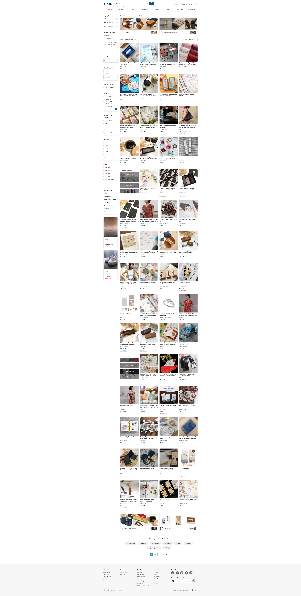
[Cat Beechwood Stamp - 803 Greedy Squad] (169, 272)
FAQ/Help (139, 572)
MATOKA (122, 317)
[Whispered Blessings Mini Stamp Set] (169, 209)
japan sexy (106, 208)
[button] (116, 109)
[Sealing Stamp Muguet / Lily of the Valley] (169, 426)
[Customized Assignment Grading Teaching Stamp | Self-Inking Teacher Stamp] (149, 240)
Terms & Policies (141, 578)
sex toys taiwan (129, 6)
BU (180, 378)
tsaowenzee (123, 503)
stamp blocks (143, 543)
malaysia (117, 6)
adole (180, 129)
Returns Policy (140, 583)
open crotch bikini (138, 6)
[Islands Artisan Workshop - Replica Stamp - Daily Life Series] (169, 458)
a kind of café (163, 160)
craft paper (188, 543)
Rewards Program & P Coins (143, 585)
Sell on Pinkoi (177, 4)
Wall (104, 578)
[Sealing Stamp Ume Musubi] (149, 272)
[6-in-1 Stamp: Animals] (188, 146)
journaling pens (131, 543)
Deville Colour (143, 66)
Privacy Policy (140, 580)
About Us (156, 572)
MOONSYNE (123, 66)
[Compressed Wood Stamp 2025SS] (188, 489)
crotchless (146, 6)
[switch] (110, 19)
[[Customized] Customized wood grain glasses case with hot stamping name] (149, 332)
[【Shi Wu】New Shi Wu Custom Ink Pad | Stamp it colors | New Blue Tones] (169, 395)
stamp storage (155, 543)
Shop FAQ (122, 574)
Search (151, 3)
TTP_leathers (163, 66)
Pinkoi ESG (157, 576)
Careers (156, 580)
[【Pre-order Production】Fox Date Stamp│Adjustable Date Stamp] (149, 303)
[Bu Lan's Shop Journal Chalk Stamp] (188, 209)
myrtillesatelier (143, 286)
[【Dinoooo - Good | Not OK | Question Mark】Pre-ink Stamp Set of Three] (149, 52)
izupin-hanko (123, 440)
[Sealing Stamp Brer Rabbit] (149, 458)
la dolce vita (106, 202)
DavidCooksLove (164, 286)
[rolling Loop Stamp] (129, 303)
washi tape (167, 548)
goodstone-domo (183, 440)
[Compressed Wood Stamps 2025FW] (188, 83)
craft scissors (167, 543)
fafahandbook (182, 409)
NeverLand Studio (183, 286)
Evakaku (162, 472)
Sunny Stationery (144, 192)
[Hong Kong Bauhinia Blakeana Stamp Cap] (169, 115)
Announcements (141, 576)
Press (155, 574)
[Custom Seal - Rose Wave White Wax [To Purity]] (129, 52)
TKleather (142, 409)
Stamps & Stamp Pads (109, 199)
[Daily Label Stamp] (169, 489)
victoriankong (163, 129)
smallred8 (162, 346)
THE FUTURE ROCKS (165, 317)
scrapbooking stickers (153, 548)
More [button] (105, 50)
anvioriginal (162, 254)
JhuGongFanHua (164, 223)
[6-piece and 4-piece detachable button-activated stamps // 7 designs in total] (129, 115)
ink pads (178, 543)
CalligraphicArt (143, 98)
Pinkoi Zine (106, 574)
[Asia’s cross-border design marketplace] (107, 4)
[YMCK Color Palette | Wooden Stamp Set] (188, 395)
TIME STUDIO (182, 66)
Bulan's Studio (123, 129)
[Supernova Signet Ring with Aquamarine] (169, 303)
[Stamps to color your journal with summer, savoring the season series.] (149, 363)
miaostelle (162, 503)
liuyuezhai (162, 378)
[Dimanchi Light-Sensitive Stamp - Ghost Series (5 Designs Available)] (149, 426)
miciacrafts (123, 98)
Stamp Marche (124, 254)
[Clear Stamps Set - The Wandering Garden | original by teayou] (149, 115)
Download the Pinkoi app (181, 581)
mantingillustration (183, 346)
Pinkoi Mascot (157, 578)
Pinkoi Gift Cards (107, 576)
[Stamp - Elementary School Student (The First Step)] (149, 489)
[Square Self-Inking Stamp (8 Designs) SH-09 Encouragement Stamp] (149, 178)
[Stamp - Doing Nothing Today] (129, 426)
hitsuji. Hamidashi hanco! (146, 378)
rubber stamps (107, 196)
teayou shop (143, 129)
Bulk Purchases (141, 574)
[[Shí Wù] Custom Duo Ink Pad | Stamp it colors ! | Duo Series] (169, 146)
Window (105, 580)
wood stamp (106, 205)
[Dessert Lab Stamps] (188, 272)
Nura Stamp (143, 254)
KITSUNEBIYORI (183, 98)
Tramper (142, 223)
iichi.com (156, 583)
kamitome (181, 160)
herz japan (122, 6)
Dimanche (142, 440)
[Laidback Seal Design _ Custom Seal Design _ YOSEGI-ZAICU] (129, 489)
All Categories (106, 572)
